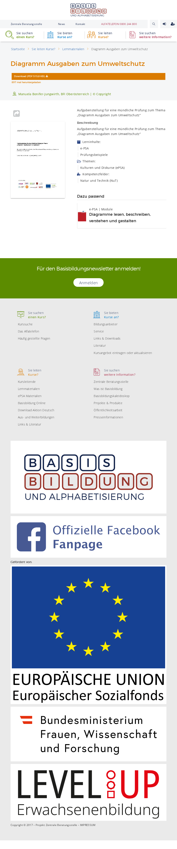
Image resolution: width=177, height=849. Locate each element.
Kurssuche (25, 324)
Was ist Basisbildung (108, 389)
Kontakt (80, 24)
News (61, 24)
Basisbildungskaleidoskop (112, 396)
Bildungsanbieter (105, 324)
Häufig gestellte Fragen (34, 338)
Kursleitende (27, 382)
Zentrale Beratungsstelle (26, 24)
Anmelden (164, 24)
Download (29, 76)
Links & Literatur (29, 424)
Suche (154, 24)
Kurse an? (65, 35)
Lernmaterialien (29, 389)
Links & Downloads (107, 338)
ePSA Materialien (30, 396)
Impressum (88, 825)
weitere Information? (155, 35)
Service (99, 331)
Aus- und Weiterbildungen (36, 417)
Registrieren (173, 24)
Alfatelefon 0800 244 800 (119, 24)
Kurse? (105, 35)
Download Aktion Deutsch (36, 410)
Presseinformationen (108, 417)
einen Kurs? (25, 35)
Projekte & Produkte (108, 403)
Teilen (16, 113)
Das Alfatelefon (28, 331)
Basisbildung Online (32, 403)
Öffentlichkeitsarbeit (108, 410)
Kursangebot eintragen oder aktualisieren (123, 353)
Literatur (100, 345)
